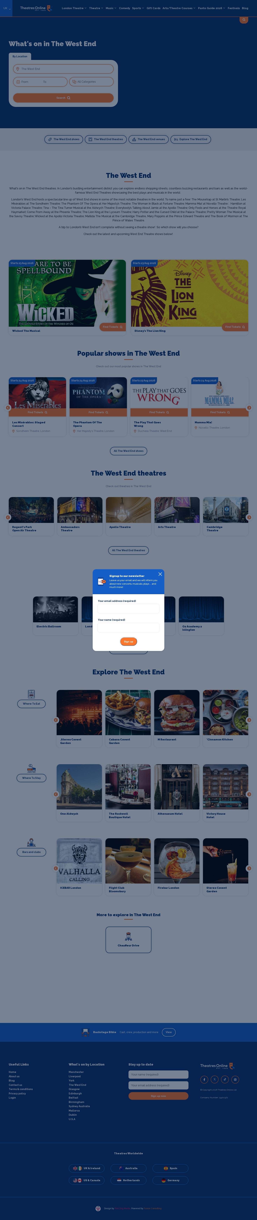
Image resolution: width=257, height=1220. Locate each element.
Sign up (128, 641)
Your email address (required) (117, 601)
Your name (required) (111, 619)
